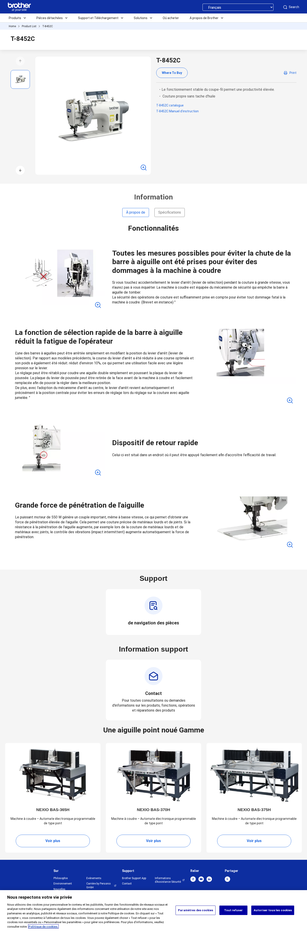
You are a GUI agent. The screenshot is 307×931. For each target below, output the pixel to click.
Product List (29, 26)
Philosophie (60, 878)
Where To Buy (172, 73)
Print (292, 73)
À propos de (135, 212)
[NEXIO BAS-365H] (52, 774)
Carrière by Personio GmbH (98, 885)
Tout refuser (233, 910)
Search (294, 7)
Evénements (93, 878)
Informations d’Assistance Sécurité (168, 880)
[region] (153, 910)
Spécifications (169, 212)
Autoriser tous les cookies (273, 910)
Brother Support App (134, 878)
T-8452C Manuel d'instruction (177, 111)
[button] (20, 61)
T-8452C (47, 26)
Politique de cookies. (43, 926)
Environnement (62, 883)
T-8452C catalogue (170, 105)
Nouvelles (59, 889)
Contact (127, 883)
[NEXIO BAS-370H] (153, 774)
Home (12, 26)
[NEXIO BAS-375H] (254, 774)
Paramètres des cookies (195, 910)
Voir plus (52, 841)
